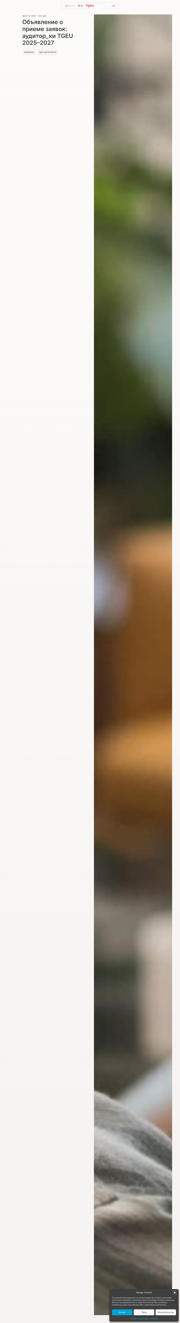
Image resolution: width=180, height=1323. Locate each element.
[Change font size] (113, 6)
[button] (174, 1292)
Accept (122, 1312)
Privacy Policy (143, 1318)
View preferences (165, 1312)
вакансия (29, 52)
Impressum (154, 1318)
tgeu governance (47, 52)
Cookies (133, 1318)
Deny (144, 1312)
